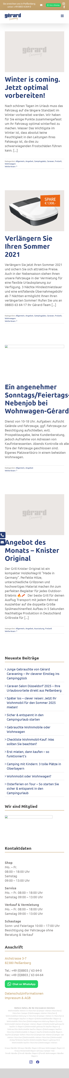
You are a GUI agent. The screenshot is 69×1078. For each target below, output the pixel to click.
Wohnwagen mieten (48, 1042)
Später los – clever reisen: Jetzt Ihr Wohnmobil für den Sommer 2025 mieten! (31, 702)
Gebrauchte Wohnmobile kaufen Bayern (25, 1029)
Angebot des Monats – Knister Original (32, 550)
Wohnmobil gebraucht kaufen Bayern (42, 1026)
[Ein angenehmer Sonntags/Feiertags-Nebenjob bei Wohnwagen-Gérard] (34, 362)
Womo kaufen (23, 1040)
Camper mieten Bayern (33, 1024)
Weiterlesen (10, 166)
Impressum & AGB (18, 998)
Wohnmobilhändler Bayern (48, 1018)
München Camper (20, 1013)
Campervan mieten (44, 1034)
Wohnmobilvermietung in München (21, 1015)
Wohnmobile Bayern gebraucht (44, 1040)
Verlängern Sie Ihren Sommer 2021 (28, 246)
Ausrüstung (39, 628)
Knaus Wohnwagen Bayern (51, 1048)
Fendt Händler (11, 1053)
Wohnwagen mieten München (42, 1013)
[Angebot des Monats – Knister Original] (34, 514)
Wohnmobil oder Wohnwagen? (29, 776)
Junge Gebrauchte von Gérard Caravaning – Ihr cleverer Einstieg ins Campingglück (33, 673)
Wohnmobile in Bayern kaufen (30, 1032)
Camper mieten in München (50, 1015)
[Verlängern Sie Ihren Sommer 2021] (34, 210)
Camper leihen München (23, 1034)
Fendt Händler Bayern (29, 1053)
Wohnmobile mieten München (37, 1037)
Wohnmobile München (16, 1021)
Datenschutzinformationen (24, 993)
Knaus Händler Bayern (28, 1048)
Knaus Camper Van (46, 1050)
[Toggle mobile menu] (62, 16)
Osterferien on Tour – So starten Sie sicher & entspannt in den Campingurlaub (33, 788)
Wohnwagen (10, 163)
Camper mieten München (49, 1010)
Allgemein (20, 161)
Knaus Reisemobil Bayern (26, 1050)
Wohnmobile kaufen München (25, 1042)
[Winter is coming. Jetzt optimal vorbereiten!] (34, 51)
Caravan (50, 161)
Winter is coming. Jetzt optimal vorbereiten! (32, 87)
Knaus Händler (11, 1048)
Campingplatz (40, 161)
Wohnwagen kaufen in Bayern (22, 1018)
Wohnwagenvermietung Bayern (42, 1021)
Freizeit (58, 161)
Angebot (29, 161)
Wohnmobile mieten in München (22, 1010)
